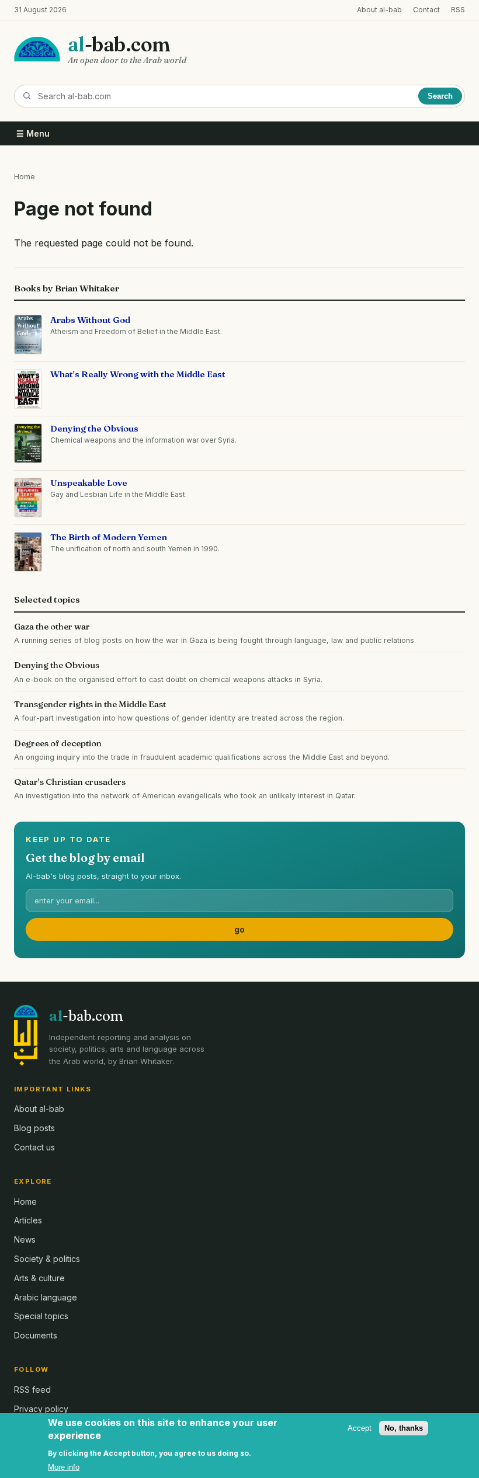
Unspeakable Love (88, 482)
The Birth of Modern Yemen (108, 536)
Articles (28, 1220)
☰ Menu (33, 133)
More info (63, 1467)
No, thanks (403, 1428)
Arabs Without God (90, 319)
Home (24, 176)
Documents (35, 1335)
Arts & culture (39, 1278)
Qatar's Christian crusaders (70, 781)
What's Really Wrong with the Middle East (137, 374)
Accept (360, 1428)
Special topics (41, 1316)
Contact (426, 9)
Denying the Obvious (94, 428)
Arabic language (45, 1297)
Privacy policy (41, 1409)
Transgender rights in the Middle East (90, 704)
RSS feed (32, 1389)
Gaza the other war (52, 626)
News (25, 1239)
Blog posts (34, 1128)
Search (440, 96)
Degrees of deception (58, 743)
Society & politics (47, 1259)
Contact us (34, 1147)
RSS (458, 9)
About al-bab (379, 9)
